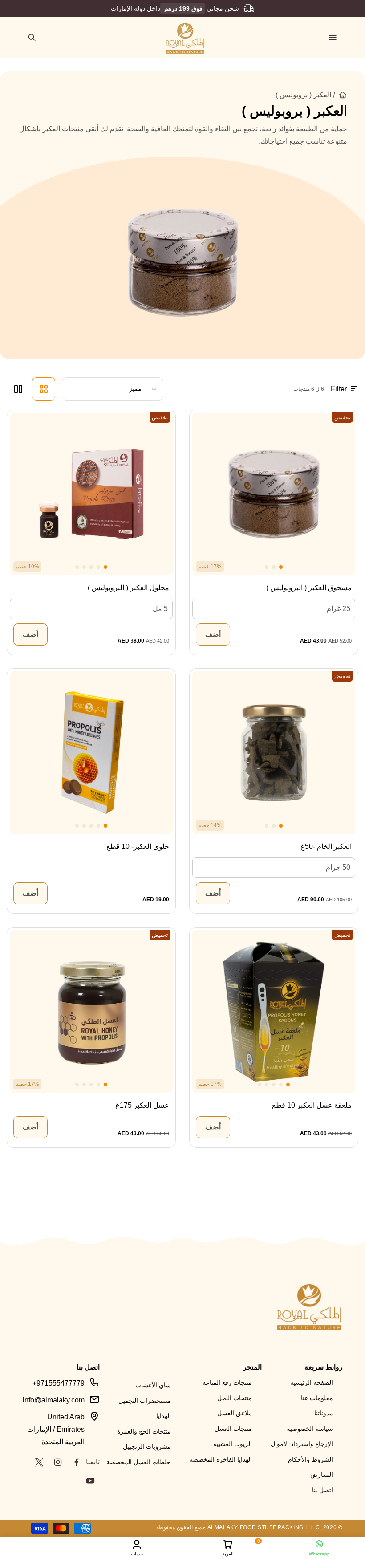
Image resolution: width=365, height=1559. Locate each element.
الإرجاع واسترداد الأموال (302, 1443)
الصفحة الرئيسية (311, 1382)
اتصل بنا (322, 1490)
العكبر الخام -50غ (326, 846)
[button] (333, 37)
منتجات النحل (234, 1398)
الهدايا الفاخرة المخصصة (220, 1459)
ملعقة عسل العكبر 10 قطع (312, 1105)
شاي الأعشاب (153, 1385)
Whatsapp (319, 1553)
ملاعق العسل (234, 1413)
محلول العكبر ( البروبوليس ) (128, 587)
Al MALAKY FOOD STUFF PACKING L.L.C (263, 1527)
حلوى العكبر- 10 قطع (137, 846)
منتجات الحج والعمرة (144, 1431)
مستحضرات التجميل (144, 1400)
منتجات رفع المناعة (227, 1382)
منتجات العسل (233, 1428)
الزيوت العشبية (232, 1443)
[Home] (342, 95)
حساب (137, 1553)
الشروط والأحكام (310, 1459)
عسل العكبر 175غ (142, 1105)
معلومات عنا (317, 1398)
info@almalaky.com (54, 1400)
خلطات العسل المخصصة (138, 1462)
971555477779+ (58, 1383)
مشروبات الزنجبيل (147, 1446)
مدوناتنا (323, 1413)
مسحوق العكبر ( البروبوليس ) (309, 587)
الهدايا (163, 1415)
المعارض (321, 1474)
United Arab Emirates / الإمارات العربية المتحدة (56, 1429)
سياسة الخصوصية (310, 1428)
